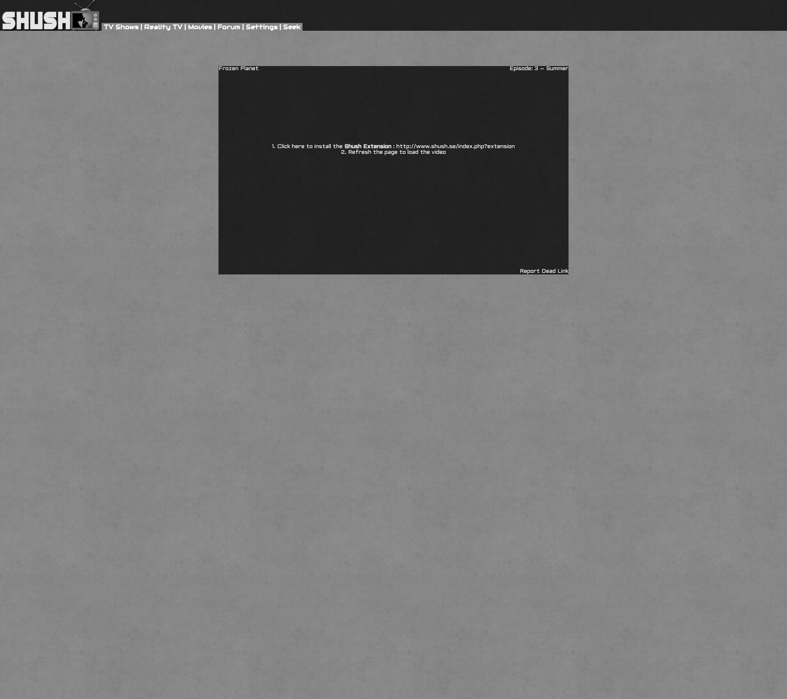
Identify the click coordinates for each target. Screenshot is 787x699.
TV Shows (121, 27)
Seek (291, 27)
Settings (261, 27)
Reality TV (163, 27)
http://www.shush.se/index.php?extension (455, 146)
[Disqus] (393, 316)
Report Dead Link (544, 271)
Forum (229, 27)
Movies (200, 27)
